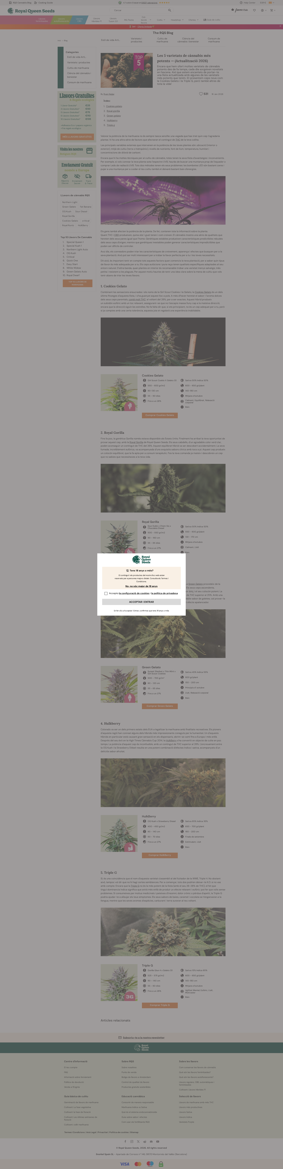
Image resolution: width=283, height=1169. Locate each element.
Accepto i (143, 593)
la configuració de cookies (134, 593)
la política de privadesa (164, 593)
